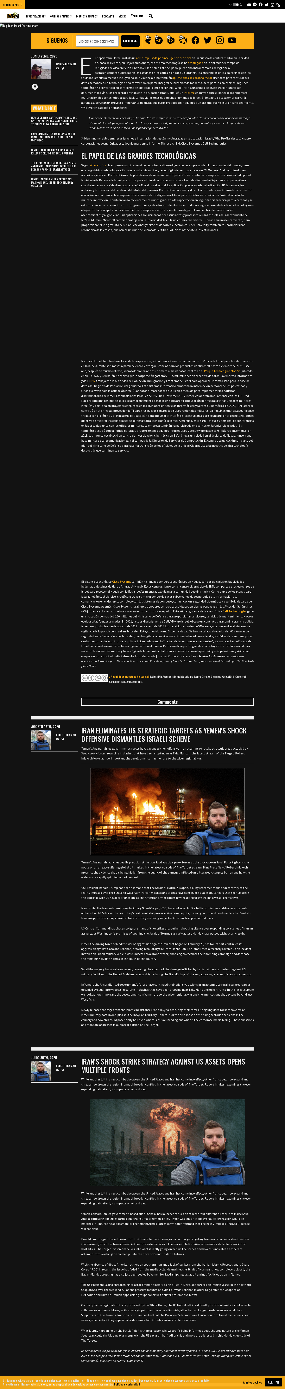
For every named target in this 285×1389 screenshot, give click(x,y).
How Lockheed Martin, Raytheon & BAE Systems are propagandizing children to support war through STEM (54, 120)
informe (189, 93)
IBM (93, 381)
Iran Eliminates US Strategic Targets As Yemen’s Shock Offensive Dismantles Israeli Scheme (163, 734)
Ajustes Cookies (252, 1382)
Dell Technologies (235, 611)
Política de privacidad (127, 1384)
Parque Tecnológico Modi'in (222, 371)
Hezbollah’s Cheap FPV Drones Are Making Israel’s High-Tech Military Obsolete (52, 182)
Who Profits (98, 165)
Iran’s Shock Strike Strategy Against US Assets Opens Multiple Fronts (163, 1065)
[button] (235, 4)
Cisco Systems (121, 581)
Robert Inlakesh (66, 735)
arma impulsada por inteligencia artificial (163, 58)
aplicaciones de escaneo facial (192, 78)
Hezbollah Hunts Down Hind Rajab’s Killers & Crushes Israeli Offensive (52, 151)
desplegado (195, 63)
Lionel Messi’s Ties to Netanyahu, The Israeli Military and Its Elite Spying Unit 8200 (53, 137)
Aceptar (273, 1382)
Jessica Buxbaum (66, 64)
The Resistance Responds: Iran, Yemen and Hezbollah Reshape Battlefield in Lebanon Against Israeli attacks (53, 166)
